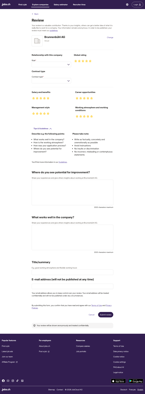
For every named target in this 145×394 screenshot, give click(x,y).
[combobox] (51, 64)
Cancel (91, 315)
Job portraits (81, 351)
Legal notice (118, 372)
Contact (60, 389)
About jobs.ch (44, 346)
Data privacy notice (120, 351)
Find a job (22, 4)
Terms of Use (96, 305)
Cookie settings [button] (119, 362)
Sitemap (51, 389)
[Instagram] (12, 380)
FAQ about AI (118, 367)
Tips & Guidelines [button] (41, 128)
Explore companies (40, 4)
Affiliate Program (8, 362)
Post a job (43, 351)
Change (110, 37)
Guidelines (63, 162)
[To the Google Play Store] (135, 381)
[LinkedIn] (22, 380)
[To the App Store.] (118, 381)
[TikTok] (17, 380)
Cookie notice (118, 356)
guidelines (54, 30)
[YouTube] (8, 380)
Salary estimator (61, 4)
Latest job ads (7, 351)
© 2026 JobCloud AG (73, 389)
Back (36, 14)
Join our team (7, 356)
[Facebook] (3, 380)
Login (136, 4)
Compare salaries (83, 346)
